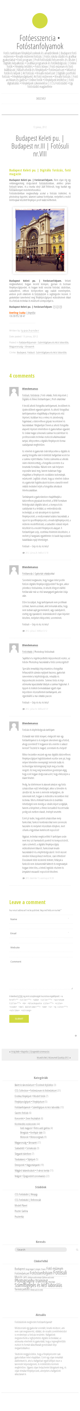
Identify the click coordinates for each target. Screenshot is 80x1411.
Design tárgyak (29, 1269)
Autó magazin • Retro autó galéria (35, 1128)
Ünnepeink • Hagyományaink (27, 1165)
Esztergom (37, 1269)
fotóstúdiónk (45, 183)
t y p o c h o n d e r (30, 330)
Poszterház (19, 1216)
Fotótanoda (27, 573)
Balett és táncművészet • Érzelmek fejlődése (34, 1085)
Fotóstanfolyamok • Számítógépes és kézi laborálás (43, 342)
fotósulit (13, 186)
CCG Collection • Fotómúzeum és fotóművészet (36, 1090)
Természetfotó (22, 1289)
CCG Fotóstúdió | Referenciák (28, 1200)
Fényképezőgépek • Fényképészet (29, 1101)
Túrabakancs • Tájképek (25, 1159)
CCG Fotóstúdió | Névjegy (26, 1194)
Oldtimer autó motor (48, 1277)
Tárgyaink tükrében (23, 1154)
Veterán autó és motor (36, 1289)
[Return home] (40, 20)
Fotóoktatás (27, 651)
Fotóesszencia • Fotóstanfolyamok (40, 42)
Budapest (21, 352)
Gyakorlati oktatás (42, 573)
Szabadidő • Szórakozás (25, 1148)
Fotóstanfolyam (41, 1273)
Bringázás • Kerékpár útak (31, 1132)
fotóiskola (35, 395)
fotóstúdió (39, 294)
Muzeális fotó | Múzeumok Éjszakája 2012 (53, 1057)
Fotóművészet (22, 1273)
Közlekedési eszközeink (25, 1124)
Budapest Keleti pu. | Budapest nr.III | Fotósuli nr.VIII (40, 145)
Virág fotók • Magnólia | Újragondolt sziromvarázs (30, 1051)
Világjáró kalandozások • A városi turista (32, 1170)
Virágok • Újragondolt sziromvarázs (30, 1176)
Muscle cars (21, 1277)
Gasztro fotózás (21, 1113)
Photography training (31, 1280)
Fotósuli (31, 352)
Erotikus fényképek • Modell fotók (30, 1096)
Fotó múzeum (54, 1268)
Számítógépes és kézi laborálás (51, 352)
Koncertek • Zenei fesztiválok (27, 1118)
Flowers (43, 1269)
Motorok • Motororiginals (32, 1137)
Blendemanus (30, 388)
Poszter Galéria (21, 1211)
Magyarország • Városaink (21, 346)
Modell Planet (21, 1205)
